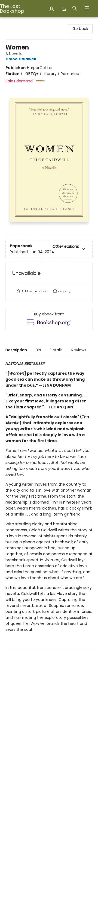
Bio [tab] (38, 350)
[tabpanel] (49, 505)
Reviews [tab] (78, 350)
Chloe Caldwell (20, 59)
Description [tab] (16, 350)
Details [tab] (56, 350)
